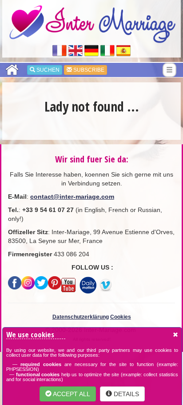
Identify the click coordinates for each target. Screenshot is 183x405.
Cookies (120, 317)
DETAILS (125, 393)
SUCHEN (47, 70)
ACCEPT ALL (71, 393)
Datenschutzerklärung (80, 317)
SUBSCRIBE (88, 70)
